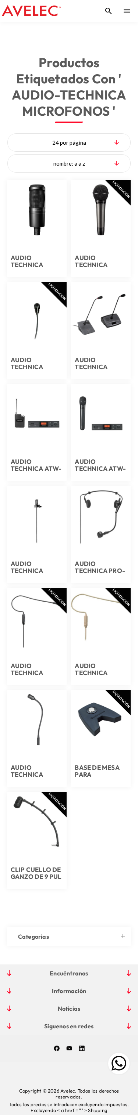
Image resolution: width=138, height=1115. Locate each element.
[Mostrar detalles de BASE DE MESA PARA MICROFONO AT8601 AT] (101, 719)
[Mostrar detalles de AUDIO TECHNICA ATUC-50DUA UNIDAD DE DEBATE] (101, 312)
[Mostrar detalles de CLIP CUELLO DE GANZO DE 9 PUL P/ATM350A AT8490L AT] (37, 821)
